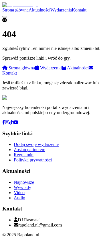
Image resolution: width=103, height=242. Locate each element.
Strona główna (15, 9)
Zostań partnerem (29, 149)
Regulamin (23, 154)
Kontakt (79, 9)
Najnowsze (24, 182)
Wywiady (22, 187)
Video (19, 192)
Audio (19, 197)
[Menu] (4, 16)
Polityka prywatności (33, 159)
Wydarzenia (61, 9)
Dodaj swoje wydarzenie (36, 144)
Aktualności (39, 9)
